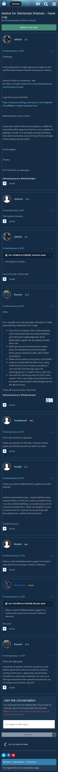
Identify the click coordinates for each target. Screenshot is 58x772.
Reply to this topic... (18, 724)
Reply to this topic (29, 27)
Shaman (32, 20)
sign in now (17, 708)
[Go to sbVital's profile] (7, 39)
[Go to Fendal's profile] (7, 466)
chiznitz (18, 199)
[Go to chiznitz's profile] (7, 199)
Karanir (18, 294)
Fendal (17, 466)
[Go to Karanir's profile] (7, 294)
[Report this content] (48, 51)
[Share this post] (52, 51)
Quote (12, 183)
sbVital (7, 20)
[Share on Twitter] (4, 755)
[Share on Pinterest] (13, 755)
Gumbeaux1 (20, 420)
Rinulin (18, 544)
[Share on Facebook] (8, 755)
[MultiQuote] (4, 183)
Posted (13, 50)
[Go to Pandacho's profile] (7, 585)
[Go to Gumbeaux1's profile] (7, 420)
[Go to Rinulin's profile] (7, 544)
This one (7, 623)
